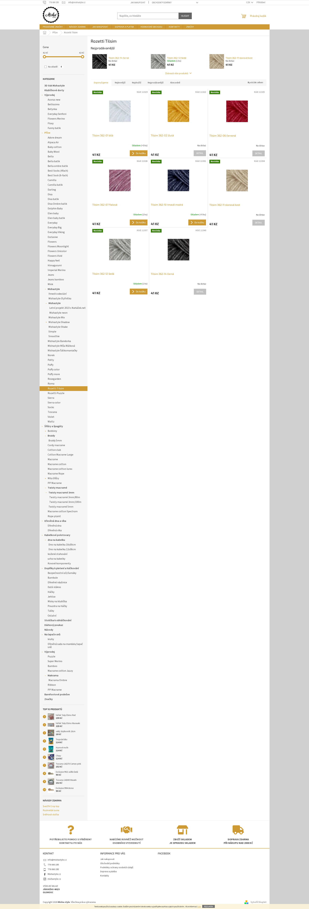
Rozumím (208, 906)
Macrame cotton (57, 464)
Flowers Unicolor (57, 251)
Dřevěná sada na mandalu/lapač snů (65, 645)
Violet (51, 417)
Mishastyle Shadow (59, 322)
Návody (48, 630)
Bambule (53, 578)
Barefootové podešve (57, 694)
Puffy (50, 365)
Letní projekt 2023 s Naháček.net (67, 308)
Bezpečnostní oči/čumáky (62, 573)
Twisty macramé (57, 488)
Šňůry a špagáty (53, 426)
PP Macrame (55, 483)
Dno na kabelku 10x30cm (62, 544)
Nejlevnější (120, 82)
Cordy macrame (56, 445)
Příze (47, 133)
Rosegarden (54, 379)
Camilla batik (55, 185)
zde (199, 906)
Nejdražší (136, 82)
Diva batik (53, 199)
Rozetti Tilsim (56, 388)
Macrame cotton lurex (60, 469)
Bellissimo (54, 104)
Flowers (52, 242)
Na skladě (55, 66)
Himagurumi (55, 265)
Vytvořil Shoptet (258, 902)
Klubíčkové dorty (54, 90)
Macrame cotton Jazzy (60, 671)
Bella (51, 156)
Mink (50, 284)
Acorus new (54, 100)
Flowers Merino (56, 118)
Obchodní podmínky (162, 2)
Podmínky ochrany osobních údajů (116, 867)
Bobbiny (52, 431)
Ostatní (52, 615)
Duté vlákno (54, 587)
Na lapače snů (52, 634)
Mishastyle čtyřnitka (59, 298)
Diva (50, 194)
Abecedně (175, 82)
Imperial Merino (57, 270)
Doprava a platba (108, 871)
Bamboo (52, 666)
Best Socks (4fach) (58, 171)
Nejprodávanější (156, 82)
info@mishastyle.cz (57, 859)
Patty (51, 360)
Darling (52, 189)
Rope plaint (54, 516)
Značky (48, 699)
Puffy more (54, 374)
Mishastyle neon (58, 313)
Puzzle (51, 656)
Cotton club (54, 450)
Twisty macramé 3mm (61, 492)
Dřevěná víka (55, 530)
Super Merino (55, 661)
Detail (199, 153)
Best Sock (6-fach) (58, 175)
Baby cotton (54, 147)
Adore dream (55, 137)
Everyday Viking (56, 232)
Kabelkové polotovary (57, 535)
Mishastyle (54, 289)
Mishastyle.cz (54, 874)
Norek (51, 355)
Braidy (51, 435)
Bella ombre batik (58, 166)
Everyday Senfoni (57, 114)
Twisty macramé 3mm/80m (64, 497)
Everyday (52, 223)
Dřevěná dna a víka (55, 521)
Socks (51, 407)
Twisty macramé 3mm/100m (65, 502)
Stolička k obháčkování (57, 620)
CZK (248, 2)
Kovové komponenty (59, 563)
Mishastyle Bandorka (59, 341)
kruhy (51, 639)
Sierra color (54, 402)
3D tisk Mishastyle (54, 85)
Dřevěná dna (54, 525)
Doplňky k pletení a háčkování (61, 568)
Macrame (53, 459)
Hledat (185, 15)
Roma (51, 383)
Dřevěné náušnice (57, 582)
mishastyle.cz (54, 879)
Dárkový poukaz (53, 625)
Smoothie (54, 336)
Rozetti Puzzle (56, 393)
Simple (52, 331)
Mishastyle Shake (58, 327)
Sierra (51, 398)
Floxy (51, 123)
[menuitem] (53, 27)
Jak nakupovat (138, 2)
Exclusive (53, 237)
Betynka (52, 109)
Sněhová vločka (51, 814)
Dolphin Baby (55, 208)
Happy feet (54, 260)
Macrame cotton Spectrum (63, 511)
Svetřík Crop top (51, 806)
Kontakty (104, 875)
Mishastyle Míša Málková (61, 346)
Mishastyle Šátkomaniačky (62, 350)
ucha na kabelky (56, 559)
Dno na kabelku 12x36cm (62, 549)
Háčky (51, 592)
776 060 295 (53, 864)
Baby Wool (54, 152)
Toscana (52, 412)
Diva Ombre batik (57, 204)
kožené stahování (57, 554)
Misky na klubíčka (57, 601)
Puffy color (54, 369)
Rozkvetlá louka (51, 810)
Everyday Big (55, 227)
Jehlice (51, 596)
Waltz (51, 421)
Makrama (53, 675)
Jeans (51, 275)
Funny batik (54, 128)
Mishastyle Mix (56, 317)
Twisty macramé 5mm (60, 506)
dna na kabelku (56, 540)
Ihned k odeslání (57, 294)
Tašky (51, 611)
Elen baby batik (56, 218)
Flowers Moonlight (58, 246)
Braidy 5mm (55, 440)
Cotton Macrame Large (60, 454)
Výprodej (49, 95)
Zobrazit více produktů (176, 73)
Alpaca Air (53, 142)
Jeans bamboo (56, 279)
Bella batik (54, 161)
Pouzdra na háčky (57, 606)
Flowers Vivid (55, 256)
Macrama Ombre (57, 680)
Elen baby (53, 213)
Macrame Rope (56, 473)
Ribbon (52, 685)
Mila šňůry (53, 478)
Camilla (52, 180)
